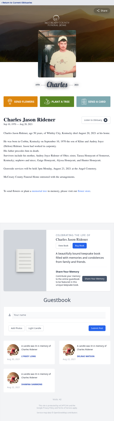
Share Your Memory (94, 278)
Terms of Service (65, 408)
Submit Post (97, 328)
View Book (63, 245)
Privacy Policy (48, 408)
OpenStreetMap (60, 412)
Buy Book (79, 245)
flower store (84, 191)
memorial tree (39, 191)
